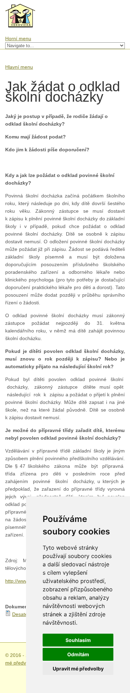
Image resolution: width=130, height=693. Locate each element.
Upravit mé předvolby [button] (78, 668)
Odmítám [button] (78, 654)
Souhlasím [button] (78, 640)
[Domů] (20, 7)
